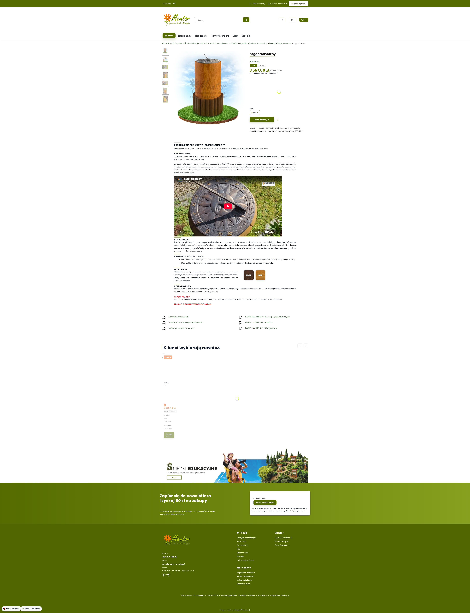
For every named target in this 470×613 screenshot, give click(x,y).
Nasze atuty (242, 545)
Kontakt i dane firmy (257, 3)
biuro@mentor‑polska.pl (265, 131)
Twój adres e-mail (258, 498)
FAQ (174, 3)
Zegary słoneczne (284, 43)
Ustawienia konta (244, 580)
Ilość (251, 108)
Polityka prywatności (246, 537)
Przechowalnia (243, 583)
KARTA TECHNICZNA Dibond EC (259, 322)
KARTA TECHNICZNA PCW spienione (261, 328)
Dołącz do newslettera (265, 502)
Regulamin (167, 3)
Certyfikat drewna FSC (178, 316)
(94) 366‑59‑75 (297, 131)
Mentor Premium (282, 537)
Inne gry (272, 43)
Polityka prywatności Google (242, 595)
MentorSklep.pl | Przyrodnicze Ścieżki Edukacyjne (180, 43)
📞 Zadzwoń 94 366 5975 (277, 3)
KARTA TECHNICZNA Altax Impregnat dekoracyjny (267, 316)
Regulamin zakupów (246, 572)
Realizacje (241, 541)
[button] (246, 19)
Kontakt (240, 556)
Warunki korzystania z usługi (274, 595)
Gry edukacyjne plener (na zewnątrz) (253, 43)
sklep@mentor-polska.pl (173, 564)
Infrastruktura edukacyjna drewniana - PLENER (219, 43)
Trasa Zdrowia (281, 545)
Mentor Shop (281, 541)
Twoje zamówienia (245, 576)
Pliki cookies (242, 552)
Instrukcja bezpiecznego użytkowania (185, 322)
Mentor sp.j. (255, 61)
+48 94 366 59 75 (169, 557)
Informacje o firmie (245, 560)
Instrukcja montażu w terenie (181, 328)
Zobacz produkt (169, 435)
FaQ (238, 549)
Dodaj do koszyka (261, 120)
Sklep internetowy (234, 610)
